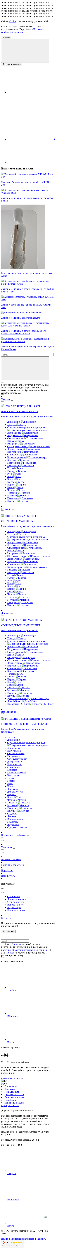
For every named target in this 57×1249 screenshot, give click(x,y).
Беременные (14, 462)
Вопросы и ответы (14, 1097)
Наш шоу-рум (8, 876)
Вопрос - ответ (15, 904)
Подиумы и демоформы (13, 835)
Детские (5, 613)
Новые (11, 441)
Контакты (6, 918)
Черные (11, 490)
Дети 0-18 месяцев (17, 698)
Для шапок (13, 789)
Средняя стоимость (17, 827)
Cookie (12, 21)
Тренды (11, 424)
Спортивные (14, 454)
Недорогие (13, 824)
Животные (6, 847)
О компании (13, 896)
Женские (5, 399)
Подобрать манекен (11, 64)
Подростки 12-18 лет (18, 704)
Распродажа (13, 443)
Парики (11, 484)
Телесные (12, 493)
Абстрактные (14, 432)
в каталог (18, 1078)
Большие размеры (16, 457)
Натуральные (14, 435)
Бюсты (11, 482)
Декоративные (15, 449)
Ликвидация (14, 421)
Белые (10, 487)
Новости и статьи (16, 910)
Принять (6, 37)
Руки (10, 473)
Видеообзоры (14, 907)
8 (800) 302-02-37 (10, 1105)
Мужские (6, 509)
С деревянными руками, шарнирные (26, 427)
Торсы (10, 468)
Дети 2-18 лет (14, 701)
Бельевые (12, 460)
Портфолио (7, 870)
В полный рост (15, 819)
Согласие (16, 944)
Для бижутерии (15, 791)
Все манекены (8, 712)
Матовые (12, 495)
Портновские (14, 452)
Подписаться (8, 931)
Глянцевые (13, 498)
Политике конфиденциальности (22, 30)
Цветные (12, 501)
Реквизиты (40, 1238)
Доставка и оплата (16, 899)
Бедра (10, 479)
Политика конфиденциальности (18, 1238)
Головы (11, 471)
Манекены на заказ (11, 859)
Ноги (10, 476)
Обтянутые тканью (17, 446)
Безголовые (13, 465)
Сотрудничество (15, 902)
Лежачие (12, 816)
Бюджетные (13, 821)
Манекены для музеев (12, 865)
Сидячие (12, 813)
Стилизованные (15, 438)
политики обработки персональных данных (24, 950)
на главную (7, 1078)
